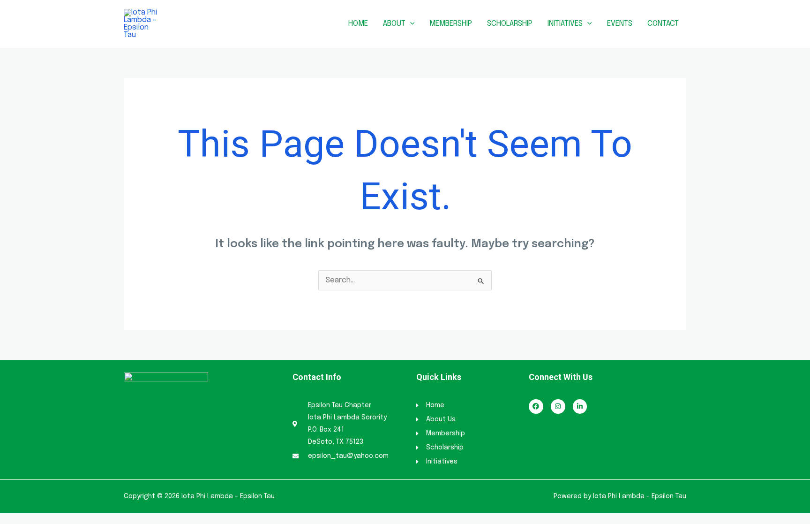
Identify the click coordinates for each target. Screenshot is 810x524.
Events (619, 24)
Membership (450, 24)
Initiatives (565, 24)
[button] (410, 24)
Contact (663, 24)
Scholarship (509, 24)
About (394, 24)
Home (358, 24)
